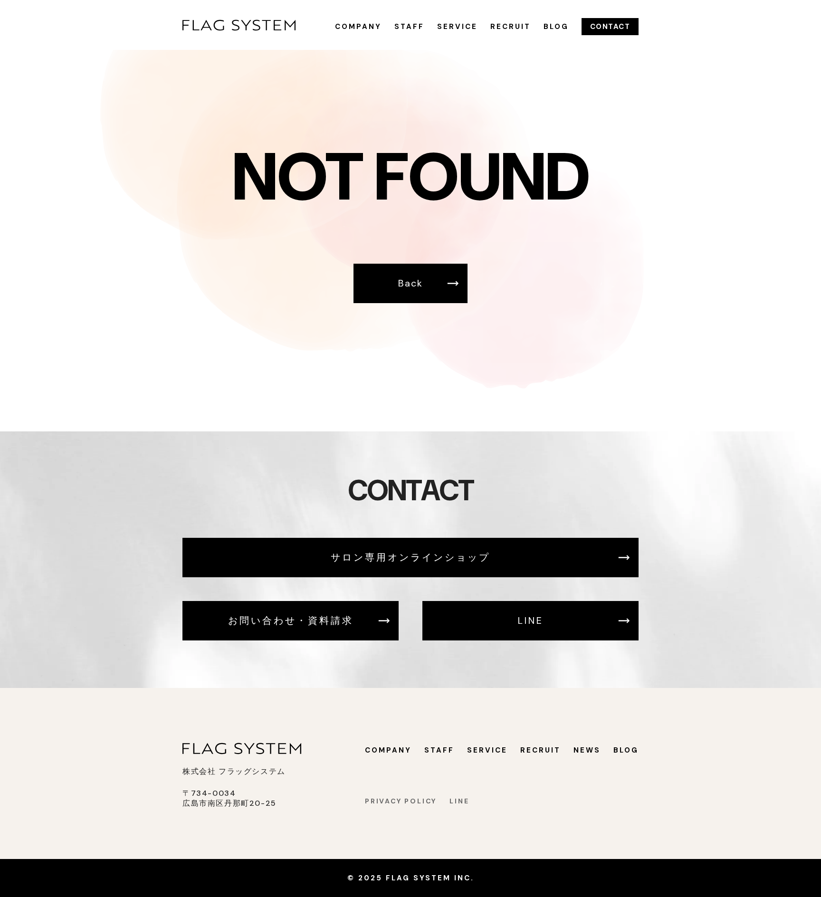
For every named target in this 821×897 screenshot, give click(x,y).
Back (410, 283)
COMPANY (358, 26)
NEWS (587, 750)
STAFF (409, 26)
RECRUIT (510, 26)
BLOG (556, 26)
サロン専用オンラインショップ (410, 557)
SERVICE (457, 26)
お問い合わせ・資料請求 (290, 620)
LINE (531, 620)
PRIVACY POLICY (401, 801)
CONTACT (610, 26)
